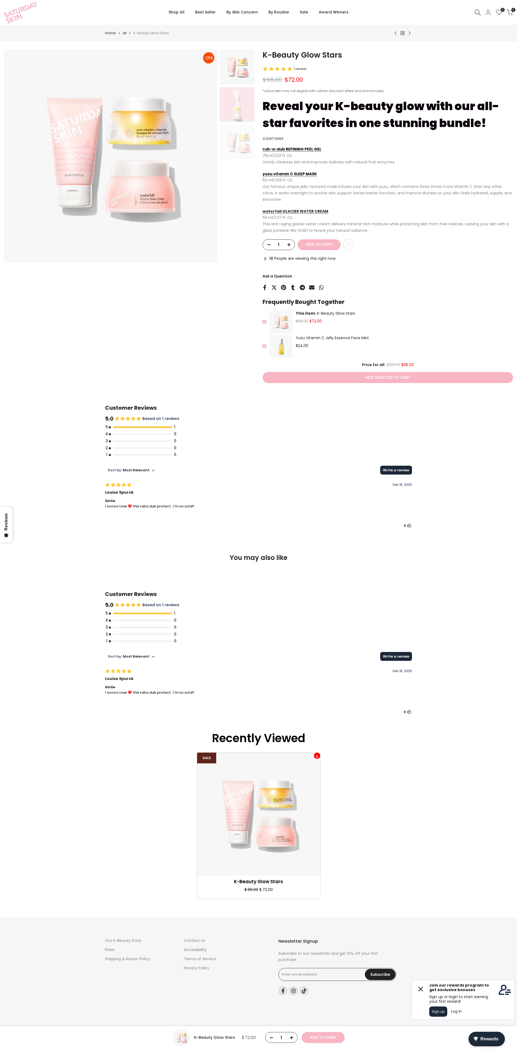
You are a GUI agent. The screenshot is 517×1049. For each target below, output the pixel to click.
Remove (317, 756)
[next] (206, 156)
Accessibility (195, 949)
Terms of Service (200, 959)
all (125, 33)
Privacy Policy (196, 968)
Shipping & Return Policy (127, 959)
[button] (348, 244)
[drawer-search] (478, 12)
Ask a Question (277, 276)
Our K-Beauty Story (123, 940)
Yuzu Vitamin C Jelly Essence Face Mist (332, 338)
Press (110, 949)
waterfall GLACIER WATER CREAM (295, 211)
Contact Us (194, 940)
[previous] (14, 156)
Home (110, 33)
